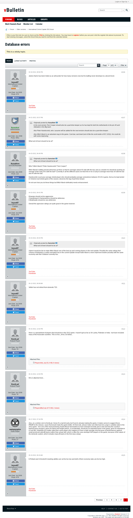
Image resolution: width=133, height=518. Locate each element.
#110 (123, 238)
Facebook (32, 107)
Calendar (39, 24)
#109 (123, 193)
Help (103, 508)
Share (17, 98)
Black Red (11, 509)
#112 (123, 329)
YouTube (32, 106)
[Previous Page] (115, 65)
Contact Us (112, 508)
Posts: (13, 94)
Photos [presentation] (32, 61)
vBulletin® (117, 514)
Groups (44, 19)
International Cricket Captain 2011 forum (41, 29)
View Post (57, 122)
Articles (31, 19)
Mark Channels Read (13, 24)
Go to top (124, 508)
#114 (123, 419)
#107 (123, 118)
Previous (99, 500)
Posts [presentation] (9, 61)
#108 (123, 153)
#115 (123, 455)
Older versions (21, 29)
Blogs (19, 19)
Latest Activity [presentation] (20, 61)
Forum (12, 29)
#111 (123, 283)
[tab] (9, 61)
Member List (28, 24)
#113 (123, 374)
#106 (123, 72)
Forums (8, 19)
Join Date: (11, 92)
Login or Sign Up (121, 2)
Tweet (17, 101)
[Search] (126, 10)
